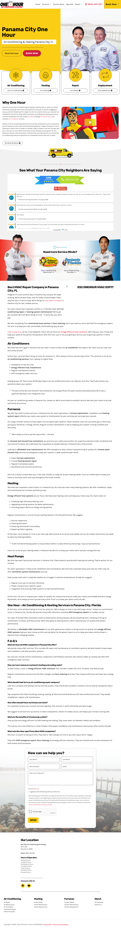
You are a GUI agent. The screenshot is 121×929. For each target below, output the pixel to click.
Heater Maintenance (40, 904)
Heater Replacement (40, 907)
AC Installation (8, 907)
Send (33, 820)
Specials (69, 4)
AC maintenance (46, 116)
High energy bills (14, 332)
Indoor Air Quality (9, 911)
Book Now (111, 4)
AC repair (31, 116)
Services (45, 4)
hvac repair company (53, 300)
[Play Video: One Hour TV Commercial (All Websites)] (90, 122)
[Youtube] (29, 886)
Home (38, 4)
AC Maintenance (9, 904)
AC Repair (7, 902)
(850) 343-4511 (95, 4)
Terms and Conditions (35, 805)
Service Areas (58, 4)
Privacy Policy (47, 805)
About (77, 4)
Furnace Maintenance (71, 904)
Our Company (99, 902)
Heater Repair (38, 902)
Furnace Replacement (71, 907)
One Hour (12, 4)
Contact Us (98, 904)
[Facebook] (23, 886)
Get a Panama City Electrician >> (48, 271)
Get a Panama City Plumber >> (71, 271)
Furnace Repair (69, 902)
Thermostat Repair (10, 909)
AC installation (13, 119)
